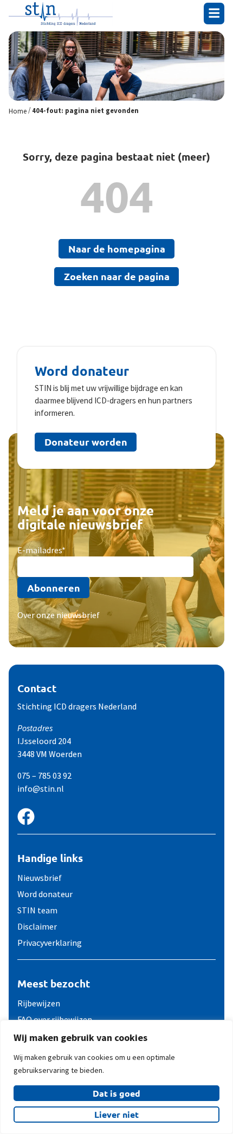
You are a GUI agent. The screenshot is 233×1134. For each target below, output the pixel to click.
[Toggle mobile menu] (214, 13)
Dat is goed (116, 1093)
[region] (116, 1077)
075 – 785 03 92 (44, 775)
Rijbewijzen (38, 1003)
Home (18, 111)
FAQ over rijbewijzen (54, 1019)
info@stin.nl (40, 788)
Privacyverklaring (49, 942)
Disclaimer (37, 926)
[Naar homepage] (61, 13)
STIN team (37, 910)
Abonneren (53, 587)
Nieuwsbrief (39, 877)
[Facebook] (26, 816)
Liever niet (116, 1114)
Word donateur (45, 893)
